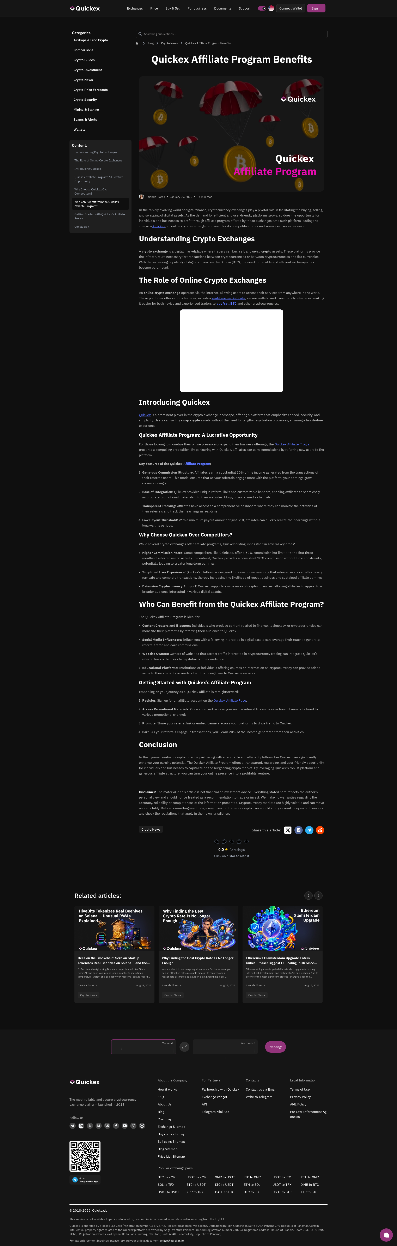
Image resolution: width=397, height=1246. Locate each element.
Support (245, 8)
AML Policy (298, 1104)
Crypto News (150, 829)
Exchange (275, 1047)
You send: (167, 1043)
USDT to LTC (282, 1177)
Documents (222, 8)
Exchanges (135, 8)
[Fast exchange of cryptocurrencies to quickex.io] (84, 8)
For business (197, 8)
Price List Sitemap (171, 1156)
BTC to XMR (166, 1177)
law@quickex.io (173, 1240)
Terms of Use (300, 1089)
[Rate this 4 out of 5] (239, 841)
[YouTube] (125, 1126)
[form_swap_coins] (184, 1047)
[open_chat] (386, 1235)
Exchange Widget (214, 1097)
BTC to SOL (252, 1192)
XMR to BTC (310, 1184)
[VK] (107, 1126)
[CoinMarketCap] (142, 1126)
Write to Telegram (259, 1097)
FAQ (161, 1097)
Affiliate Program (196, 464)
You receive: (248, 1043)
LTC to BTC (309, 1192)
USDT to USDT (168, 1192)
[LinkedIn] (81, 1126)
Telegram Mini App (215, 1112)
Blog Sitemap (167, 1149)
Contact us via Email (261, 1089)
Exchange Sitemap (171, 1127)
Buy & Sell (172, 8)
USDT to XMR (196, 1177)
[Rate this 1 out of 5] (216, 841)
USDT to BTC (282, 1192)
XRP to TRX (195, 1192)
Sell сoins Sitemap (171, 1141)
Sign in (316, 8)
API (204, 1104)
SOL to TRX (166, 1184)
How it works (167, 1089)
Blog (161, 1112)
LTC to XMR (252, 1177)
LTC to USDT (224, 1184)
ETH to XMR (310, 1177)
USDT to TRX (282, 1184)
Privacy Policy (300, 1097)
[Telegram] (72, 1126)
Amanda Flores (155, 197)
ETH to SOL (252, 1184)
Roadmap (165, 1119)
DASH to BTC (224, 1192)
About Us (164, 1104)
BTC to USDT (196, 1184)
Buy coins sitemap (171, 1134)
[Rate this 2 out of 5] (224, 841)
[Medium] (99, 1126)
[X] (90, 1126)
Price (154, 8)
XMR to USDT (225, 1177)
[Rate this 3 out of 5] (231, 841)
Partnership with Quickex (220, 1089)
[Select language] (271, 8)
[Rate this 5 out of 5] (246, 841)
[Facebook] (116, 1126)
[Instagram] (133, 1126)
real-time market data (228, 298)
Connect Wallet (290, 8)
